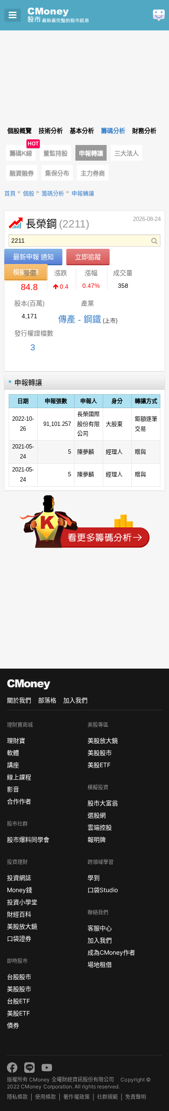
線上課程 (19, 777)
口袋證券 (19, 938)
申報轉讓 (91, 153)
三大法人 (126, 153)
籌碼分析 (53, 193)
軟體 (13, 752)
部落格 (47, 700)
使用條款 (45, 1097)
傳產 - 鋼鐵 (79, 319)
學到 (94, 877)
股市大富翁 (103, 803)
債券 (13, 1025)
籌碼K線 (21, 153)
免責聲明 (135, 1097)
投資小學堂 (22, 902)
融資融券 (22, 173)
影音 (13, 789)
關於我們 (19, 700)
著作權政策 (76, 1097)
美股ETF (18, 1013)
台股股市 (19, 976)
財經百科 (19, 914)
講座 (13, 764)
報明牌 (97, 839)
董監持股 (55, 153)
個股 (28, 193)
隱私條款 (17, 1097)
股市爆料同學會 (28, 839)
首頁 (10, 193)
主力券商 (93, 173)
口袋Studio (103, 889)
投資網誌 (19, 877)
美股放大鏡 (22, 926)
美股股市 (19, 988)
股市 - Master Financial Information (71, 15)
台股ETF (18, 1001)
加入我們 (75, 700)
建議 (159, 15)
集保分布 (57, 173)
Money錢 (19, 889)
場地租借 (100, 964)
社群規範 (107, 1097)
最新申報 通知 (33, 256)
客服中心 (100, 928)
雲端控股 (100, 827)
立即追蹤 (88, 256)
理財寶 (16, 740)
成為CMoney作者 (111, 952)
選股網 (97, 815)
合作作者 (19, 801)
